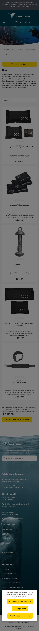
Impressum (6, 543)
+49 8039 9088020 (8, 512)
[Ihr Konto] (30, 22)
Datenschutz (7, 538)
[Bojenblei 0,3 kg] (19, 241)
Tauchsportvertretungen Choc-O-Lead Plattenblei (19, 324)
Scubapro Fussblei (19, 382)
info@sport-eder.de (10, 514)
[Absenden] (35, 458)
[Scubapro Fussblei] (19, 359)
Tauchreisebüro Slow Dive (17, 420)
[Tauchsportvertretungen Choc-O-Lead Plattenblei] (19, 300)
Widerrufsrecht (8, 552)
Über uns (5, 534)
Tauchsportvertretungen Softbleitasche (19, 147)
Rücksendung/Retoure (11, 583)
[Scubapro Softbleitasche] (19, 183)
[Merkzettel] (26, 22)
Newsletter (7, 529)
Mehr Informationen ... (19, 596)
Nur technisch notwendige (20, 601)
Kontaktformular (21, 487)
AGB (3, 547)
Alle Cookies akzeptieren (20, 616)
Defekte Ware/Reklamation (12, 587)
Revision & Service (9, 574)
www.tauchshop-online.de (13, 518)
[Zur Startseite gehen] (19, 14)
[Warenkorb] (35, 22)
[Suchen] (21, 22)
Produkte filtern (21, 64)
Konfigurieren (20, 609)
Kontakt (5, 569)
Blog (4, 557)
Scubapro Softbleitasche (19, 206)
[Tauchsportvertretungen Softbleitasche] (19, 124)
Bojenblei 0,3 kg (19, 264)
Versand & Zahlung (9, 578)
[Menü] (4, 22)
